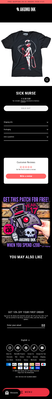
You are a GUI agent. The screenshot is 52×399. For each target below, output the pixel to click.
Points (28, 357)
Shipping (23, 101)
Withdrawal (42, 360)
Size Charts (9, 360)
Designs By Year (41, 354)
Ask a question (9, 137)
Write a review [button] (26, 176)
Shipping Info (8, 122)
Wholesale (34, 360)
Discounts (9, 357)
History (22, 357)
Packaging (7, 129)
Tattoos (26, 360)
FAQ (16, 357)
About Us (8, 354)
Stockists (18, 360)
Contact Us (31, 354)
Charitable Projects (19, 354)
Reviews (35, 357)
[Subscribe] (43, 325)
